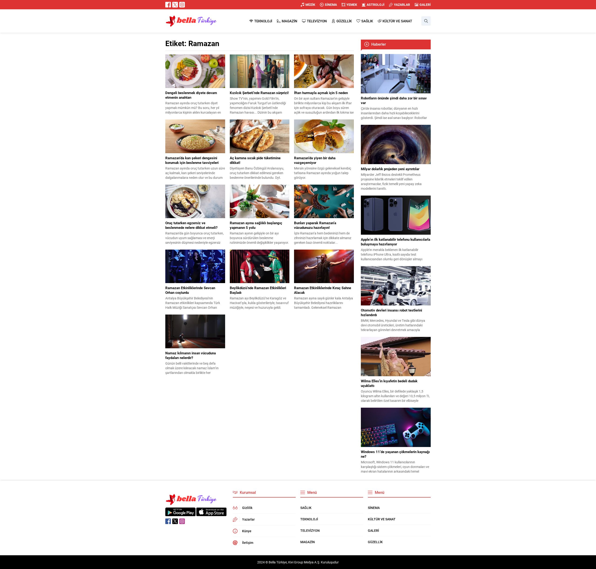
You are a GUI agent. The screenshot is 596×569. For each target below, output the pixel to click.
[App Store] (211, 513)
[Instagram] (182, 4)
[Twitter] (175, 4)
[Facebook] (168, 4)
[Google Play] (180, 513)
